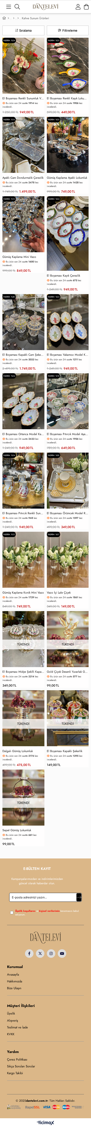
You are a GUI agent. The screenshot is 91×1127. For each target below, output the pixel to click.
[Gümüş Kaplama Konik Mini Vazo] (23, 560)
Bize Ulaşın (14, 988)
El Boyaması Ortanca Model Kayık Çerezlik (23, 434)
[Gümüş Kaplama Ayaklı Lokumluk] (68, 145)
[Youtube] (62, 953)
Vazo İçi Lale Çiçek (59, 593)
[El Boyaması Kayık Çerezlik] (68, 233)
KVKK (10, 1034)
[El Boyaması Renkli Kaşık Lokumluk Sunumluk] (68, 66)
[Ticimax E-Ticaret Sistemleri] (45, 1123)
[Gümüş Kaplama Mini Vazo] (23, 224)
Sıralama (25, 30)
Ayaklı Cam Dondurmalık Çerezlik (22, 178)
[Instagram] (51, 953)
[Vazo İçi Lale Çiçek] (68, 560)
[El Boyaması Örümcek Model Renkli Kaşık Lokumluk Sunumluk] (68, 481)
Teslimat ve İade (17, 1027)
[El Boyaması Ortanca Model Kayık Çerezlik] (23, 401)
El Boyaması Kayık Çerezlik (63, 276)
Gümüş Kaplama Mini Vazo (19, 257)
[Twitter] (40, 953)
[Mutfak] (13, 18)
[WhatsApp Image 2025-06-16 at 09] (45, 937)
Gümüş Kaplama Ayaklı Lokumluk (67, 178)
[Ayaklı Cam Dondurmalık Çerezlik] (23, 145)
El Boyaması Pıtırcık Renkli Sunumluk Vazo (23, 513)
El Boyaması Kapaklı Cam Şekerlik (23, 355)
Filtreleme (69, 30)
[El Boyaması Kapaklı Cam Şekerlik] (23, 322)
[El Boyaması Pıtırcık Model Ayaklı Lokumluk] (68, 401)
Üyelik (11, 1013)
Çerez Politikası (17, 1059)
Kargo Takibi (15, 1073)
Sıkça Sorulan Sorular (21, 1066)
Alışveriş (12, 1020)
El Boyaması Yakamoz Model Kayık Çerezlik (68, 355)
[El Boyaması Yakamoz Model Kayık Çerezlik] (68, 322)
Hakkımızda (14, 981)
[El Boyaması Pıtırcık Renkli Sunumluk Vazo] (23, 481)
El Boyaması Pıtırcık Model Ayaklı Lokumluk (68, 434)
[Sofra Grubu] (18, 18)
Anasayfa (13, 974)
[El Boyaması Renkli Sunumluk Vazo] (23, 66)
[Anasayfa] (8, 18)
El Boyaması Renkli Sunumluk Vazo (23, 98)
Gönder (79, 897)
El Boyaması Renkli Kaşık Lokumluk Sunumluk (68, 98)
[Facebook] (29, 953)
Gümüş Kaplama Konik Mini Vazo (23, 593)
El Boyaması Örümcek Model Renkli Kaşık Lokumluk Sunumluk (68, 513)
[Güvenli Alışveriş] (45, 1107)
